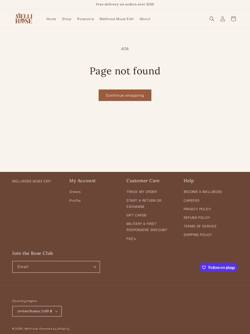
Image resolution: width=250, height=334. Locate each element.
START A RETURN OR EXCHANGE (143, 203)
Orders (75, 191)
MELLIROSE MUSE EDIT (31, 181)
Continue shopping (125, 95)
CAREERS (191, 200)
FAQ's (131, 238)
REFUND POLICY (197, 217)
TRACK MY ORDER (141, 191)
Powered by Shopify (54, 328)
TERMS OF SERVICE (200, 226)
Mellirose (31, 328)
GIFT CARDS (136, 215)
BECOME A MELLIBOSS (203, 191)
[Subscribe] (94, 267)
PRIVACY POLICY (197, 209)
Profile (75, 200)
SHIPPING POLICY (198, 235)
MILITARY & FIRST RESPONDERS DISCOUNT (146, 227)
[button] (212, 18)
